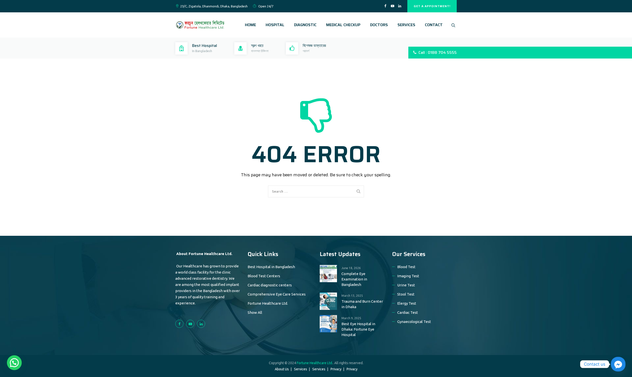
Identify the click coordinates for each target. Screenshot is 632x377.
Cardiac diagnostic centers (270, 285)
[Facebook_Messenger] (618, 364)
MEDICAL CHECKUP (343, 25)
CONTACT (434, 25)
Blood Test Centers (264, 276)
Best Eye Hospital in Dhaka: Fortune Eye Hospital (358, 329)
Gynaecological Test (414, 321)
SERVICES (406, 25)
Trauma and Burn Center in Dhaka (362, 304)
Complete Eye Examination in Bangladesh (354, 279)
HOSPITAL (275, 25)
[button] (14, 362)
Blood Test (406, 267)
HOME (250, 25)
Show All (255, 312)
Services (300, 369)
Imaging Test (408, 276)
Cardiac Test (407, 312)
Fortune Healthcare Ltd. (268, 303)
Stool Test (406, 294)
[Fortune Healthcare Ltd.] (200, 25)
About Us (282, 369)
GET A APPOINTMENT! (432, 6)
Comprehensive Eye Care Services (277, 294)
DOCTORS (379, 25)
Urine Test (406, 285)
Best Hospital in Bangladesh (271, 267)
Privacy (336, 369)
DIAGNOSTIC (305, 25)
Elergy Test (406, 303)
